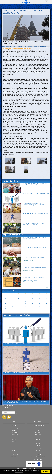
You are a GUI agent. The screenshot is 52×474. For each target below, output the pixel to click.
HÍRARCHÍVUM (14, 439)
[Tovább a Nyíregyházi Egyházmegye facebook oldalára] (4, 417)
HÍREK (12, 405)
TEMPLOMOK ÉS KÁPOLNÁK (38, 436)
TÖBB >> (48, 288)
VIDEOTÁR (38, 445)
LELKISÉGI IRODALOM (14, 458)
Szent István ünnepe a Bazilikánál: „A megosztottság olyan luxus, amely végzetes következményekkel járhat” (33, 205)
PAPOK (38, 430)
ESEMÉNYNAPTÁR (14, 438)
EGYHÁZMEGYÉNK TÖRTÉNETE (38, 425)
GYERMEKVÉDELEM (38, 459)
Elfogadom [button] (45, 471)
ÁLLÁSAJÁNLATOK (14, 434)
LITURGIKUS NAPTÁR (14, 454)
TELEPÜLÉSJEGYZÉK (38, 438)
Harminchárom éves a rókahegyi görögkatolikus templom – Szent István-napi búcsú (35, 184)
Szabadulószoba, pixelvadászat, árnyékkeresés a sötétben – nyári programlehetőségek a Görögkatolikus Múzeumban (34, 279)
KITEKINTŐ (14, 430)
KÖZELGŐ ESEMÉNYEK (14, 432)
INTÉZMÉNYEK (38, 432)
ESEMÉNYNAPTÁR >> (45, 312)
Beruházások (45, 464)
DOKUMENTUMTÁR (38, 447)
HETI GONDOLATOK (14, 456)
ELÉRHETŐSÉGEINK (38, 454)
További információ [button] (19, 472)
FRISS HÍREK (14, 425)
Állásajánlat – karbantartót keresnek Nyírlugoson (35, 213)
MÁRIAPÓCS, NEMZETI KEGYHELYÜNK (38, 427)
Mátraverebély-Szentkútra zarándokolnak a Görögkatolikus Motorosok (34, 224)
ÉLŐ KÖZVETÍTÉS (38, 449)
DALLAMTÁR (38, 443)
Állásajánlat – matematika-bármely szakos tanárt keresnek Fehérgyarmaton (35, 238)
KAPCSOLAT (38, 450)
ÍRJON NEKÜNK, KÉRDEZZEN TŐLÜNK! (38, 456)
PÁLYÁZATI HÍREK (14, 436)
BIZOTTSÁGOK (38, 434)
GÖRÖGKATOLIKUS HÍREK (14, 429)
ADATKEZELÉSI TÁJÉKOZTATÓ (38, 458)
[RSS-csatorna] (9, 417)
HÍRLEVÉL (14, 441)
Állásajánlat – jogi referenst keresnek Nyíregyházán (36, 193)
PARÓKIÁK (38, 429)
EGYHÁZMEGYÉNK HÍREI (14, 427)
